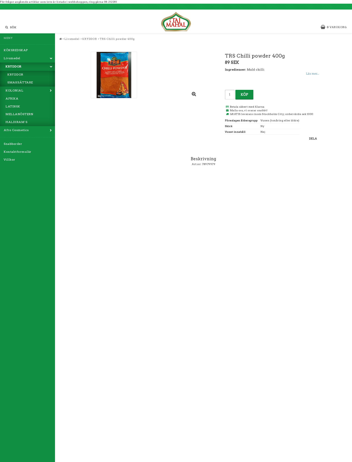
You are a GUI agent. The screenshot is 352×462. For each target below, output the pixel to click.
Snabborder (13, 144)
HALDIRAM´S (16, 122)
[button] (335, 27)
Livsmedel (12, 58)
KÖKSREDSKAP (16, 50)
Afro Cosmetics (16, 130)
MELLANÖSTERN (19, 114)
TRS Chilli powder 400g (117, 38)
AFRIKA (12, 98)
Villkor (9, 159)
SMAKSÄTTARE (20, 82)
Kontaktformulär (17, 151)
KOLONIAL (14, 90)
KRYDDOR (13, 66)
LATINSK (13, 106)
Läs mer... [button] (312, 73)
